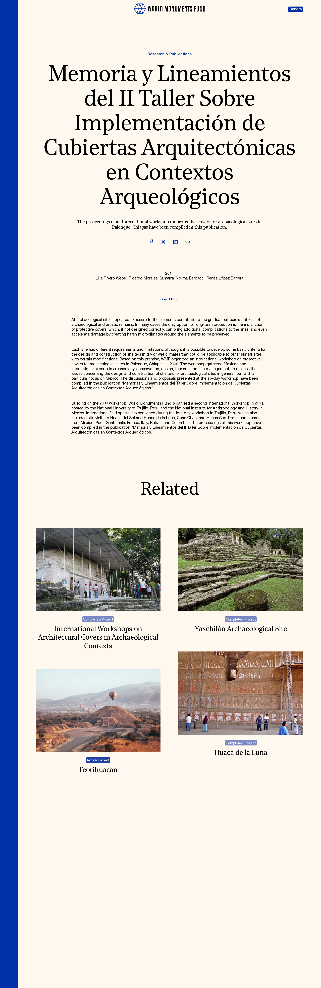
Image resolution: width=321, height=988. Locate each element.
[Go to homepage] (169, 16)
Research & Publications (169, 54)
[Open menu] (9, 494)
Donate (295, 9)
